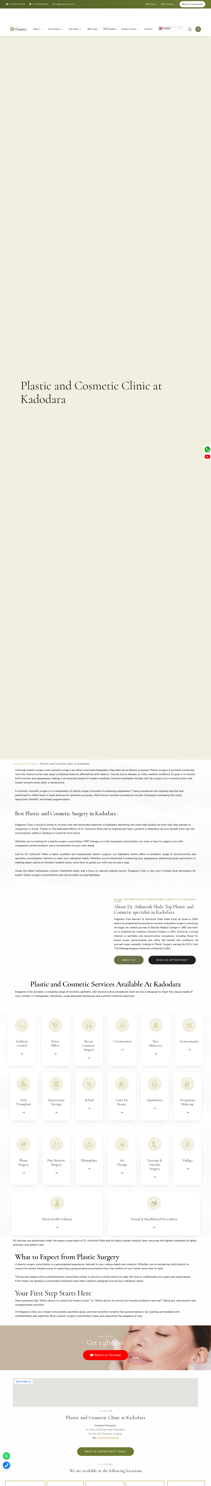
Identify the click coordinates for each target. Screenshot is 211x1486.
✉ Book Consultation (192, 4)
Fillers (55, 1046)
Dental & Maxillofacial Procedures (154, 1219)
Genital (22, 1046)
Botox (55, 1041)
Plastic (23, 1161)
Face (156, 1041)
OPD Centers (167, 4)
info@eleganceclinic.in (64, 4)
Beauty (121, 1104)
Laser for (122, 1100)
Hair (23, 1100)
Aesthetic (21, 1041)
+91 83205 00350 (40, 4)
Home (16, 763)
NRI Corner (151, 4)
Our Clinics (74, 29)
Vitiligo (187, 1161)
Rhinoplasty (89, 1161)
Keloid (89, 1100)
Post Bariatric (56, 1161)
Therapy (56, 1104)
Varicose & (154, 1161)
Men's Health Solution (57, 1219)
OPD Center (30, 763)
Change (122, 1165)
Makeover (155, 1046)
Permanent (187, 1100)
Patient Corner (129, 29)
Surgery (23, 1165)
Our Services (54, 29)
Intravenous (56, 1100)
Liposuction (154, 1100)
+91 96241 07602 (17, 4)
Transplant (23, 1104)
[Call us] (6, 1465)
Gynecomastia (189, 1041)
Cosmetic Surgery (88, 1048)
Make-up (187, 1104)
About (36, 29)
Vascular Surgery (154, 1167)
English (166, 28)
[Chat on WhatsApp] (6, 1455)
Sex (122, 1161)
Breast (89, 1041)
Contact (148, 29)
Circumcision (122, 1041)
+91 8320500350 (108, 1438)
